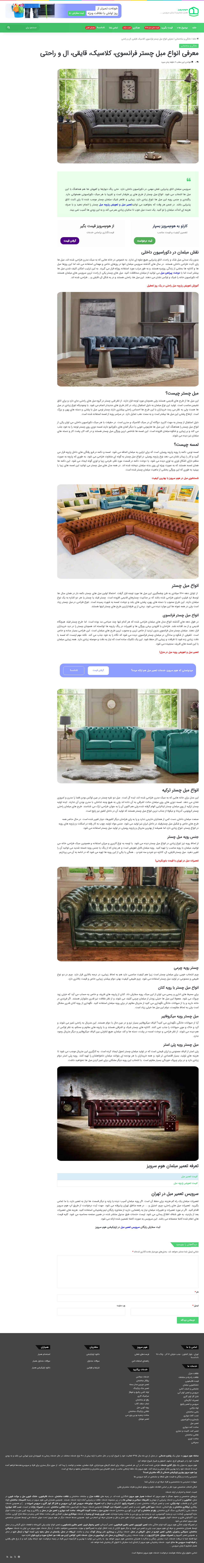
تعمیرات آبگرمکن (191, 1400)
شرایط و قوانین (93, 1367)
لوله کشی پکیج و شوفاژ (139, 1392)
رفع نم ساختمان (142, 1400)
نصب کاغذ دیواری (191, 1415)
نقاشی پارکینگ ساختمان (138, 1411)
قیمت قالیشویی (192, 1381)
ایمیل (195, 1305)
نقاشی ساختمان (192, 1435)
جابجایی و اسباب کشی (189, 1388)
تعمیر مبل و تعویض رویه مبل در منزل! (179, 652)
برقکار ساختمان (142, 1380)
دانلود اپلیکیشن (93, 1354)
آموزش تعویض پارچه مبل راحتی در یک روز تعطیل (173, 286)
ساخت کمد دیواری (191, 1427)
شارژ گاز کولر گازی (191, 1396)
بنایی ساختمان (192, 1411)
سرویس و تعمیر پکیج (189, 1404)
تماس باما (113, 27)
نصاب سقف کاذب (142, 1403)
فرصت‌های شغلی (142, 1354)
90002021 (95, 27)
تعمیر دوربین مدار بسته (139, 1384)
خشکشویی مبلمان (191, 1385)
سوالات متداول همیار (41, 1361)
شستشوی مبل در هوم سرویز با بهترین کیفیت (175, 478)
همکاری (131, 27)
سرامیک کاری (143, 1396)
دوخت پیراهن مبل (170, 273)
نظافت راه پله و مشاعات (188, 1377)
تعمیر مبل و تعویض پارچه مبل (115, 205)
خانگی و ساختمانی (183, 39)
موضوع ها (183, 27)
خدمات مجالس (142, 1376)
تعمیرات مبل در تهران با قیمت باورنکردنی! (177, 861)
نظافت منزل (193, 1373)
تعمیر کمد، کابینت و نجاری (187, 1431)
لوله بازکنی (194, 1408)
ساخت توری (193, 1438)
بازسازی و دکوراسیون (190, 1419)
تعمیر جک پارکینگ (141, 1388)
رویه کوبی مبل (143, 1407)
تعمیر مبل (194, 1423)
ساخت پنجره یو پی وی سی (137, 1415)
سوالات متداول (93, 1361)
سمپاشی (195, 1442)
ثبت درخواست (144, 241)
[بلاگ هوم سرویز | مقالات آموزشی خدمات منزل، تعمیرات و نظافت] (179, 11)
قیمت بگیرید (159, 27)
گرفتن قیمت (70, 241)
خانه (194, 27)
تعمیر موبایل (143, 1419)
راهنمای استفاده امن (140, 1361)
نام (197, 1292)
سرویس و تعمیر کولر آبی (188, 1392)
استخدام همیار (44, 1354)
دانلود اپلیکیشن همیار (41, 1367)
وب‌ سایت (121, 1305)
